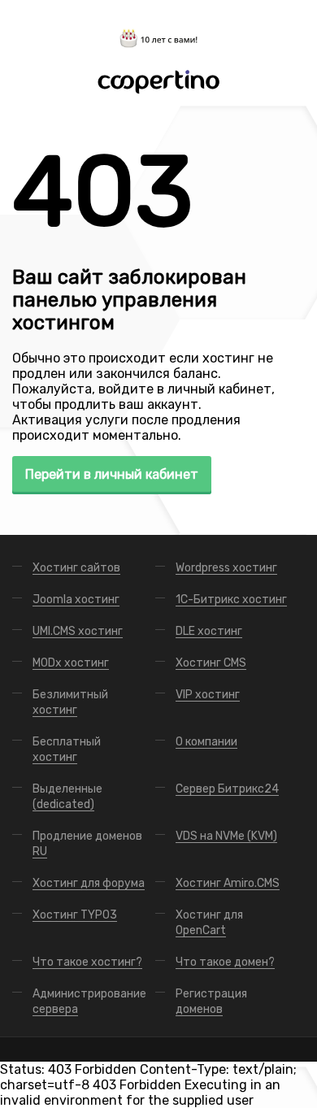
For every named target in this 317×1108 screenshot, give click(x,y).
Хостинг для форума (89, 883)
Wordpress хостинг (226, 568)
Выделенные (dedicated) (67, 796)
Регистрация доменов (211, 1001)
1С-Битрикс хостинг (231, 599)
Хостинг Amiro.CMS (228, 883)
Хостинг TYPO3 (75, 915)
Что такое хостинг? (87, 962)
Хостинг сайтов (76, 568)
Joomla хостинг (76, 599)
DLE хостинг (209, 631)
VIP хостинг (208, 695)
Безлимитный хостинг (70, 702)
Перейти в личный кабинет (111, 474)
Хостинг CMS (211, 663)
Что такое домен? (225, 962)
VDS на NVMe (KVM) (226, 836)
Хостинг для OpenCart (209, 922)
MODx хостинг (71, 663)
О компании (206, 742)
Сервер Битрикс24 (227, 789)
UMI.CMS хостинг (78, 631)
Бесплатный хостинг (67, 749)
